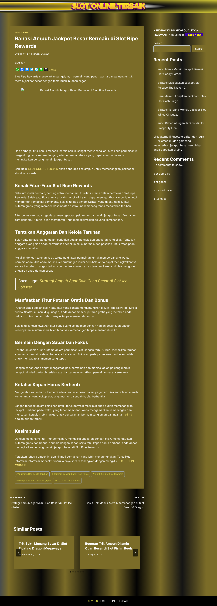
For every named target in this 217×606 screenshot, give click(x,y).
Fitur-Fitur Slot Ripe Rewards (107, 474)
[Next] (135, 552)
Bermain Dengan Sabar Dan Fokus (70, 474)
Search (157, 43)
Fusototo (177, 136)
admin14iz (23, 54)
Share (52, 69)
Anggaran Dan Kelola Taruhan (32, 474)
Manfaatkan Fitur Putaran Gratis (33, 480)
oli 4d (128, 414)
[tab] (70, 572)
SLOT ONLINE (22, 32)
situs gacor (160, 198)
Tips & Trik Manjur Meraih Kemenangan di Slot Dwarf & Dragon (114, 502)
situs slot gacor (163, 190)
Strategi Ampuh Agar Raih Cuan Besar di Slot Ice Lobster (41, 502)
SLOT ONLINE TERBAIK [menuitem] (43, 168)
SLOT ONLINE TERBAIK (67, 480)
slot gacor (159, 181)
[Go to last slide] (18, 552)
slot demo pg (161, 173)
